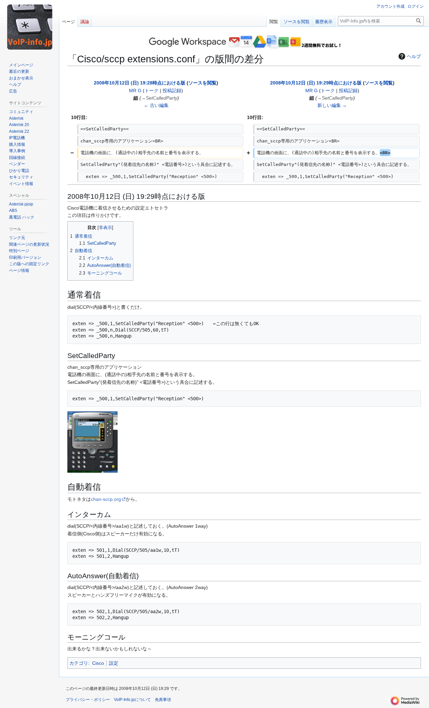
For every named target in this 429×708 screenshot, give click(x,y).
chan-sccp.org (106, 499)
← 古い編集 (156, 105)
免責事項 (163, 699)
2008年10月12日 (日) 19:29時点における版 (316, 82)
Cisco (98, 663)
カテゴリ (78, 663)
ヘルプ (414, 56)
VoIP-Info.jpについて (132, 699)
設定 (113, 663)
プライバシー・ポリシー (88, 699)
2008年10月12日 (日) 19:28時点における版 (139, 82)
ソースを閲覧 (202, 82)
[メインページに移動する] (29, 27)
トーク (151, 90)
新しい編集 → (332, 105)
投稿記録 (172, 90)
